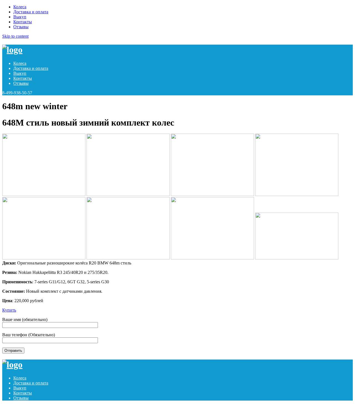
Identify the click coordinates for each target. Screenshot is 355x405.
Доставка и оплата (30, 11)
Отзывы (21, 26)
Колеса (19, 6)
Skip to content (15, 36)
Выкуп (19, 16)
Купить (9, 310)
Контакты (22, 21)
